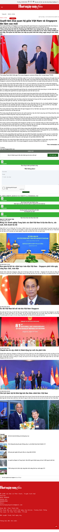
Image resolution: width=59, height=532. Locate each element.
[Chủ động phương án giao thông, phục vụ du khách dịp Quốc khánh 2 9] (3, 446)
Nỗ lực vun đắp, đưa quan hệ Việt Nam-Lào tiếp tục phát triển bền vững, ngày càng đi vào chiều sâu (29, 32)
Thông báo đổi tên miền (8, 521)
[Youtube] (33, 2)
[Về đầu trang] (56, 526)
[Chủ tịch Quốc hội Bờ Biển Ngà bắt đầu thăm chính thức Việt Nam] (29, 412)
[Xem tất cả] (2, 7)
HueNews (55, 2)
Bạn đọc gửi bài (38, 2)
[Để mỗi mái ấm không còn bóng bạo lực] (3, 438)
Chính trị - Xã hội (11, 14)
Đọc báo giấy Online (47, 2)
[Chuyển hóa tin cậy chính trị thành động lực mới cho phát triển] (29, 370)
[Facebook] (31, 2)
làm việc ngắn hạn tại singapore (9, 477)
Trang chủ (4, 14)
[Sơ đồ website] (29, 2)
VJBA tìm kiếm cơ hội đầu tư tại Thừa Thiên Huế (38, 30)
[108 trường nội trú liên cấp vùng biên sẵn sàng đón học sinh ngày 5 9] (3, 471)
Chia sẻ (13, 18)
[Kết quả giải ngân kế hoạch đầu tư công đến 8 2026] (3, 454)
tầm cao (12, 149)
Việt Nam (2, 149)
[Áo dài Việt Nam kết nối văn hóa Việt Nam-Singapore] (29, 328)
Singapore (7, 149)
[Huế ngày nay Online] (31, 7)
